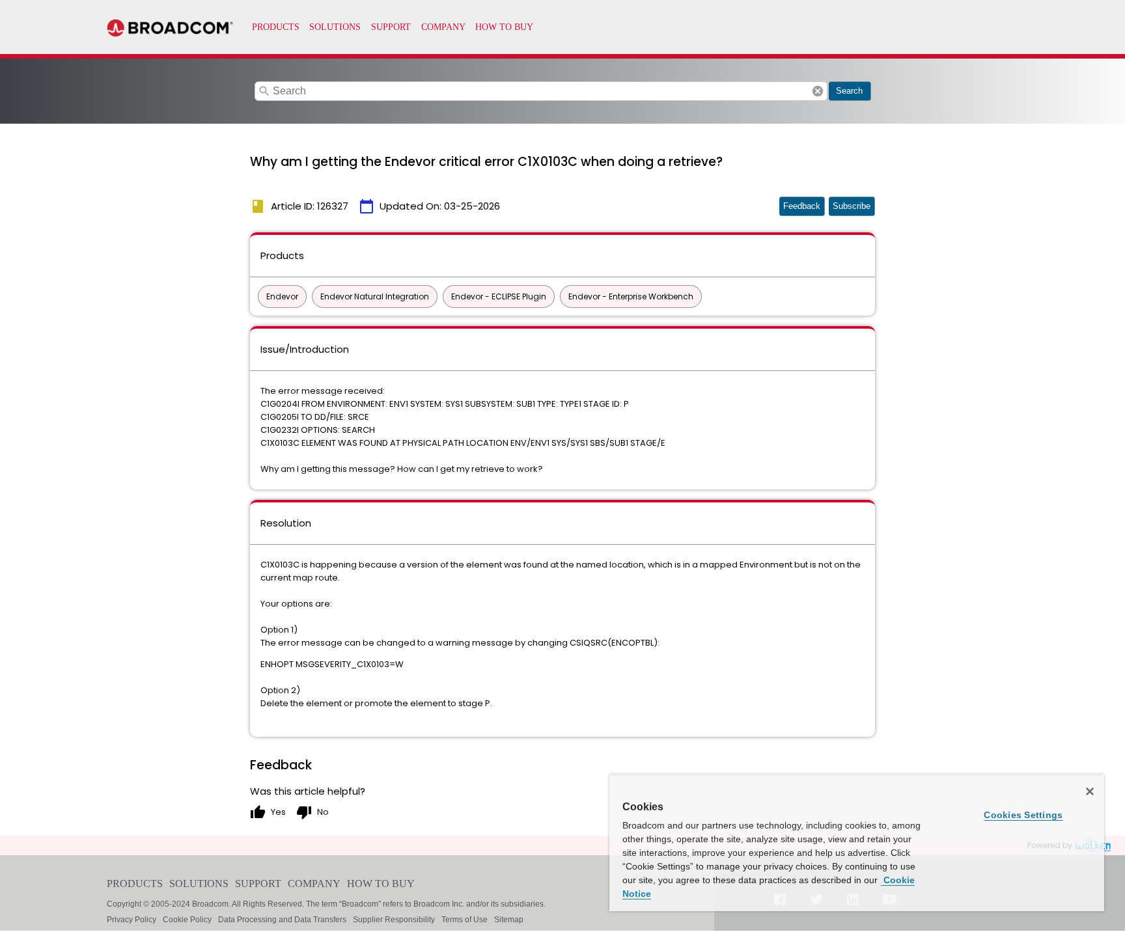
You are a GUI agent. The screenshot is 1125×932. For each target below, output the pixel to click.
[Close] (1090, 791)
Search (849, 91)
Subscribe (851, 206)
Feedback (801, 206)
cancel (817, 91)
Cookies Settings (1023, 815)
